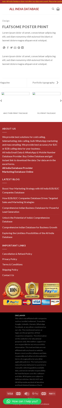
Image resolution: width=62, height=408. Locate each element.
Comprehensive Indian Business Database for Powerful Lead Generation (30, 209)
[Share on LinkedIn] (22, 47)
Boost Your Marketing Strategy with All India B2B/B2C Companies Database (30, 190)
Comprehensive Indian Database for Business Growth (29, 227)
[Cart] (58, 9)
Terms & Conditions (12, 264)
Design (5, 20)
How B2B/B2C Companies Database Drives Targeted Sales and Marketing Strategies (30, 200)
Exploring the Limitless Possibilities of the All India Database (28, 235)
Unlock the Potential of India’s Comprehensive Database (26, 219)
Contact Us (8, 275)
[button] (22, 401)
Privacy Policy (9, 259)
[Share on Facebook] (8, 47)
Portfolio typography (44, 82)
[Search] (53, 9)
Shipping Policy (10, 269)
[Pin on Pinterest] (19, 47)
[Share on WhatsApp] (4, 47)
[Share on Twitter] (11, 47)
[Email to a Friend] (15, 47)
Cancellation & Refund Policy (17, 253)
